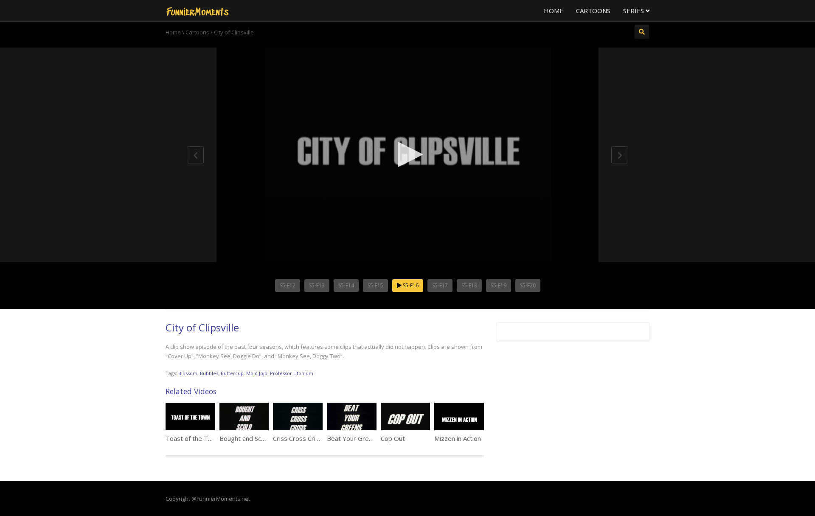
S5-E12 (287, 285)
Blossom (187, 373)
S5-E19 (498, 285)
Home (553, 10)
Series (634, 10)
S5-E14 (346, 285)
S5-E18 (469, 285)
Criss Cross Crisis (298, 438)
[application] (407, 155)
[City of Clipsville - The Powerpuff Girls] (197, 10)
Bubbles (209, 373)
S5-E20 (528, 285)
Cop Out (393, 438)
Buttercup (232, 373)
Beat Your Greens (353, 438)
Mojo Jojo (256, 373)
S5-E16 (410, 285)
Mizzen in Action (457, 438)
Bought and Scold (244, 438)
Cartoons (593, 10)
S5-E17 (440, 285)
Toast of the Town (193, 438)
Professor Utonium (291, 373)
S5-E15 (375, 285)
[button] (407, 154)
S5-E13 (317, 285)
